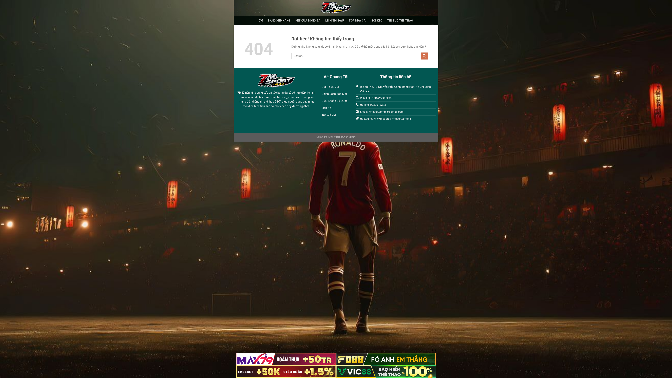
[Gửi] (424, 55)
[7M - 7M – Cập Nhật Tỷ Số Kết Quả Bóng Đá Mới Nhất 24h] (336, 8)
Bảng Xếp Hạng (279, 20)
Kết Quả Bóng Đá (308, 20)
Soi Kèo (377, 20)
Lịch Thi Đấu (334, 20)
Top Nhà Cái (358, 20)
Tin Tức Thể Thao (400, 20)
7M (261, 20)
